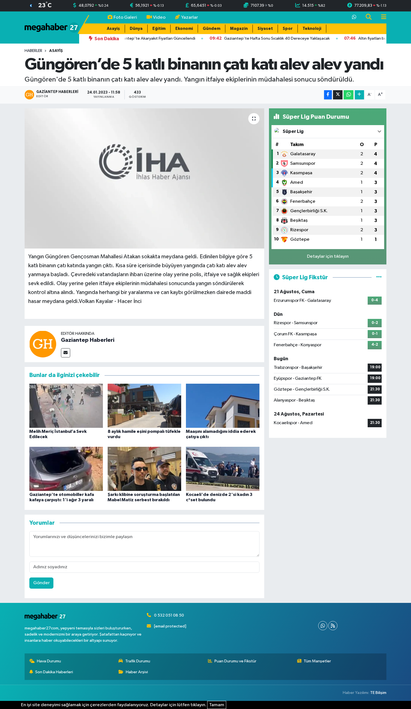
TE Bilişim (378, 693)
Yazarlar (189, 17)
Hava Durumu (49, 661)
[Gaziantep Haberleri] (42, 344)
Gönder (41, 583)
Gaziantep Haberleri (87, 340)
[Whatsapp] (322, 625)
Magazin (239, 29)
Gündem (211, 29)
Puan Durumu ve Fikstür (235, 661)
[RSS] (332, 625)
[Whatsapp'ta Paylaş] (348, 94)
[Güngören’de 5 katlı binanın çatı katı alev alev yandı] (144, 178)
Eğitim (159, 29)
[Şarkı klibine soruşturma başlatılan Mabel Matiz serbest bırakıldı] (144, 468)
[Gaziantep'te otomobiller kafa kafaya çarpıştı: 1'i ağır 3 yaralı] (66, 468)
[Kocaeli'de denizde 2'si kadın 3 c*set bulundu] (222, 468)
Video (159, 17)
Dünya (136, 29)
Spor (288, 29)
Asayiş (113, 29)
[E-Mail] (65, 352)
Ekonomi (184, 29)
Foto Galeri (125, 17)
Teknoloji (312, 29)
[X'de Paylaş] (337, 94)
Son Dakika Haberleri (54, 672)
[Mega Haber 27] (52, 27)
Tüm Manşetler (317, 661)
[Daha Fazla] (359, 94)
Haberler (33, 51)
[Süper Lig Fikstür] (379, 277)
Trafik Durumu (137, 661)
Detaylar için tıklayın (328, 256)
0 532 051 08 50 (169, 615)
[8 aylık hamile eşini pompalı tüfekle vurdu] (144, 405)
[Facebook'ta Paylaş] (328, 94)
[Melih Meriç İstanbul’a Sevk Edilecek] (66, 405)
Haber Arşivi (137, 672)
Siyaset (265, 29)
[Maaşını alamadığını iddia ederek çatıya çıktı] (222, 405)
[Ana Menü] (381, 17)
